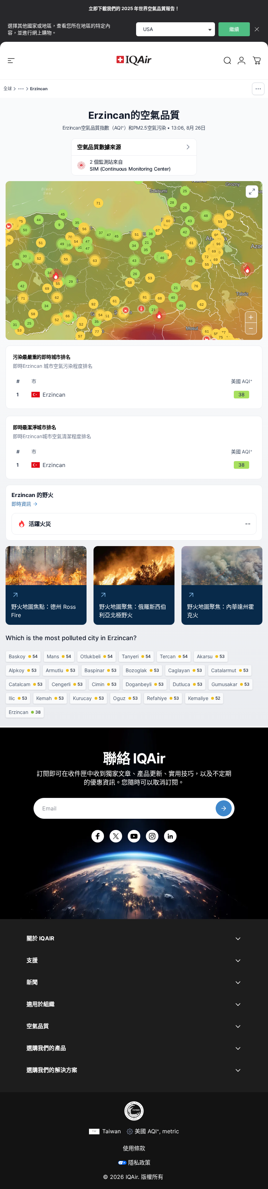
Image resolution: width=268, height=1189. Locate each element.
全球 (7, 88)
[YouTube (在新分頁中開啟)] (134, 836)
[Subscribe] (224, 808)
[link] (227, 60)
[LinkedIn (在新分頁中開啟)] (170, 836)
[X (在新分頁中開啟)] (116, 836)
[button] (159, 315)
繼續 (234, 29)
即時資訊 (21, 504)
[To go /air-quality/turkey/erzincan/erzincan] (135, 395)
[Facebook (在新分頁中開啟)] (97, 836)
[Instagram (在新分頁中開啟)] (152, 836)
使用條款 (134, 1148)
